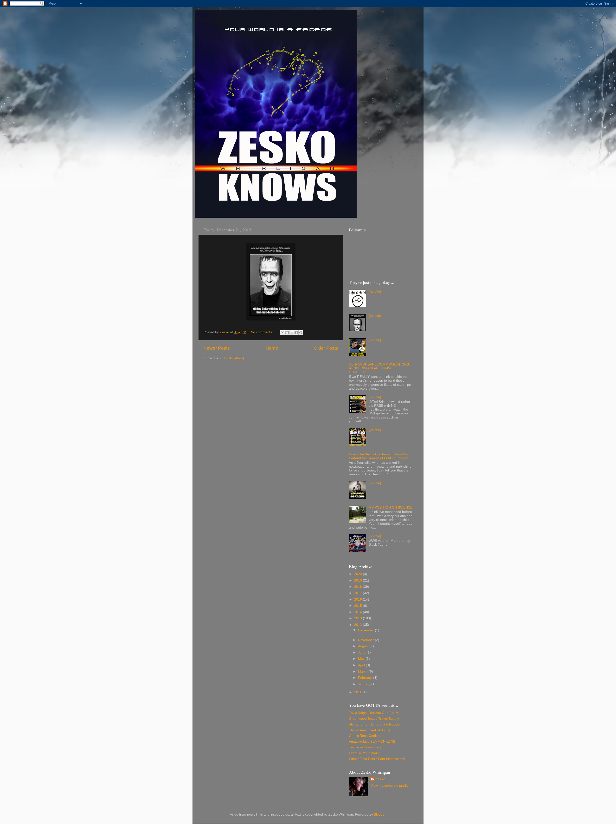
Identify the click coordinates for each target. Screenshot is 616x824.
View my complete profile (390, 785)
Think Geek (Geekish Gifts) (369, 730)
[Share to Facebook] (296, 332)
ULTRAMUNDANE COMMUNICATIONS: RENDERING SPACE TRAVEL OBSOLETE (379, 368)
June (362, 652)
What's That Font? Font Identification (377, 759)
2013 (358, 618)
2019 (358, 580)
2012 (358, 625)
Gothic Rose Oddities (365, 736)
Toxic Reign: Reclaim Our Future (374, 713)
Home (272, 348)
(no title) (375, 291)
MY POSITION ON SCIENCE (390, 507)
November (366, 640)
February (365, 678)
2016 (358, 599)
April (362, 665)
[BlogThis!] (287, 332)
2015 (358, 606)
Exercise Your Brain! (364, 753)
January (364, 684)
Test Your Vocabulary (365, 747)
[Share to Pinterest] (300, 332)
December (366, 630)
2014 (358, 612)
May (362, 659)
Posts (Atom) (234, 358)
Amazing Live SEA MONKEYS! (372, 741)
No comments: (262, 332)
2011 (358, 692)
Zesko (380, 779)
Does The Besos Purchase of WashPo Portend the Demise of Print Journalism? (380, 456)
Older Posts (326, 348)
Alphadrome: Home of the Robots (374, 724)
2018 (358, 587)
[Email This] (282, 332)
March (363, 671)
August (364, 646)
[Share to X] (291, 332)
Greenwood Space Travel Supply (374, 718)
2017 (358, 593)
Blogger (379, 814)
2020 (358, 574)
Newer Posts (216, 348)
